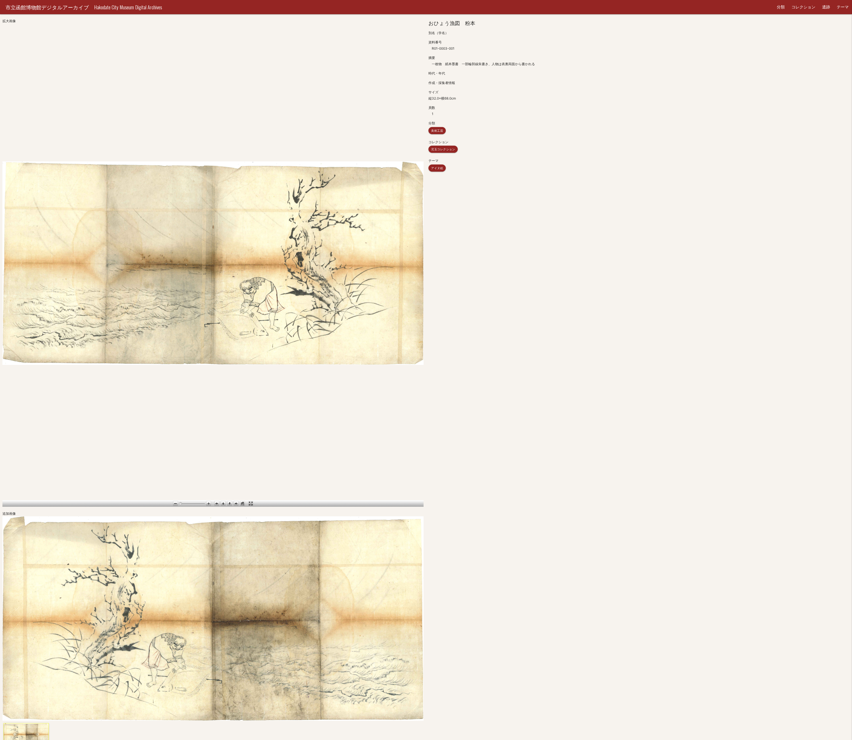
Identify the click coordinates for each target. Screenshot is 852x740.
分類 (781, 7)
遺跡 (826, 7)
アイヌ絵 (437, 168)
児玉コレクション (443, 149)
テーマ (843, 7)
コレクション (803, 7)
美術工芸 (437, 130)
